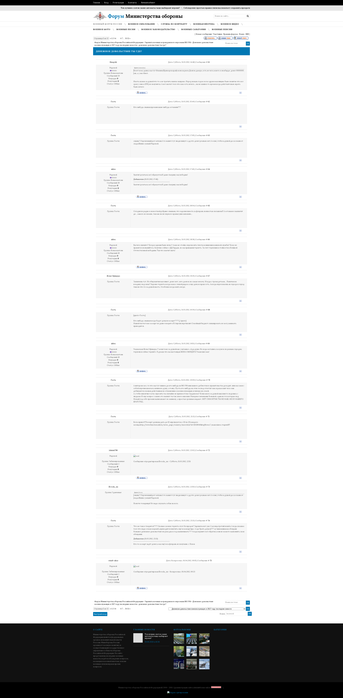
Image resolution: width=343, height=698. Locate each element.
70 (209, 380)
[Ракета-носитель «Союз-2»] (179, 664)
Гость (113, 101)
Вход (106, 2)
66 (209, 239)
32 (128, 38)
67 (209, 276)
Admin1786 (113, 450)
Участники (217, 34)
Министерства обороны (145, 16)
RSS (247, 34)
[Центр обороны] (191, 638)
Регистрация (118, 2)
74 (209, 520)
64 (209, 169)
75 (211, 560)
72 (209, 450)
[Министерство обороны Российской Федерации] (179, 638)
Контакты (132, 2)
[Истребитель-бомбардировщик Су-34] (204, 664)
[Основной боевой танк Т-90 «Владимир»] (191, 664)
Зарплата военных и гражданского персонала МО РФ (168, 42)
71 (208, 416)
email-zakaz (113, 560)
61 (209, 62)
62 (209, 101)
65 (209, 206)
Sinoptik (113, 62)
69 (209, 343)
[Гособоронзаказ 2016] (179, 651)
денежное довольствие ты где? (152, 45)
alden (113, 169)
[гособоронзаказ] (204, 638)
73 (209, 487)
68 (209, 310)
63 (209, 135)
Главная (96, 2)
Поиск (241, 34)
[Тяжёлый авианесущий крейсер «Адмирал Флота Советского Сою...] (191, 651)
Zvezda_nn (113, 487)
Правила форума (230, 34)
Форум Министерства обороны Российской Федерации (118, 42)
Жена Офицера (113, 276)
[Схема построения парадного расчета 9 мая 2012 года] (204, 651)
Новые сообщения (204, 34)
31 (126, 38)
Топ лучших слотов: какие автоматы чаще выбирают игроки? (137, 8)
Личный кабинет (148, 2)
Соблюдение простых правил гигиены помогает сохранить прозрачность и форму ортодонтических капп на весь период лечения (234, 8)
